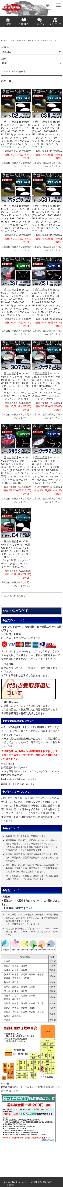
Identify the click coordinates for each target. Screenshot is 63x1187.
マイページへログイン (32, 9)
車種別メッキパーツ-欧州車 (22, 41)
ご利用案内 (24, 24)
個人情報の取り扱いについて (15, 1182)
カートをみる (47, 9)
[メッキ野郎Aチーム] (11, 10)
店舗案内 (10, 1185)
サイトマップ (55, 24)
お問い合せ (39, 24)
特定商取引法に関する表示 (41, 1182)
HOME (8, 24)
